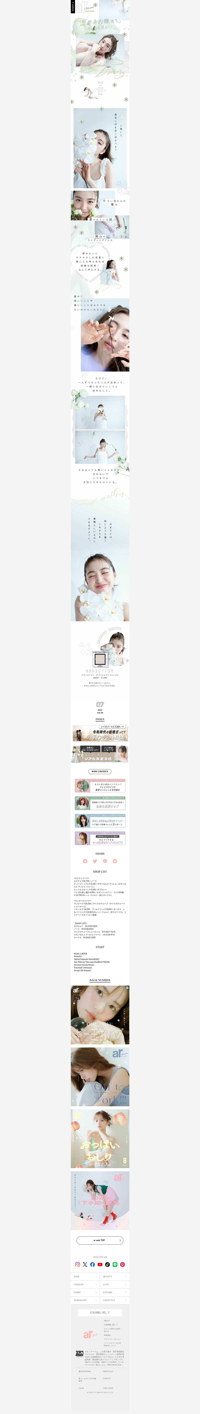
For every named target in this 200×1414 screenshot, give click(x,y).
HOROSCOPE (80, 1300)
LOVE (106, 1284)
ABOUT (107, 1321)
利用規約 (107, 1335)
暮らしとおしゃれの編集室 (87, 1379)
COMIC (77, 1292)
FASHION (78, 1284)
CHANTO (106, 1378)
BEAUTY (107, 1276)
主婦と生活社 (108, 1388)
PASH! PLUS (108, 1371)
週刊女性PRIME (85, 1371)
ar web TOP (99, 1240)
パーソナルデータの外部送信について (112, 1344)
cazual (81, 1388)
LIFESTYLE (109, 1300)
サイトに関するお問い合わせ (112, 1330)
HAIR (76, 1276)
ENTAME (107, 1292)
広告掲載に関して (100, 1312)
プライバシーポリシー (112, 1339)
